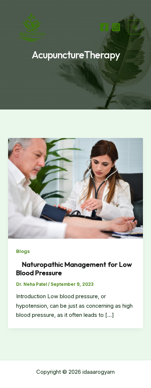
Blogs (23, 251)
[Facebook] (104, 27)
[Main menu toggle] (135, 27)
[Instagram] (116, 27)
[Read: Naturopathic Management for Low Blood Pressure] (75, 188)
